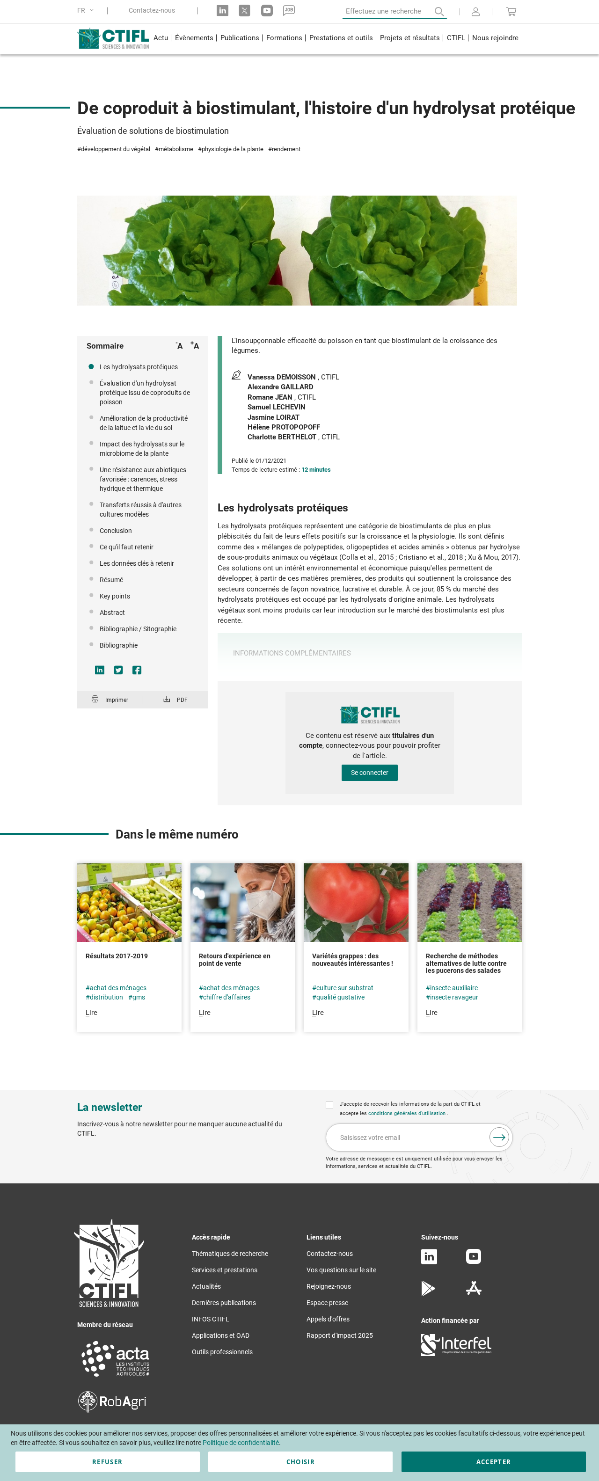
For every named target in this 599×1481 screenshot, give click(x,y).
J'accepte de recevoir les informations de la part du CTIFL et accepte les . (410, 1108)
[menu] (336, 39)
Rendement (286, 149)
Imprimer (116, 700)
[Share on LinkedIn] (99, 670)
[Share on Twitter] (118, 670)
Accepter (493, 1462)
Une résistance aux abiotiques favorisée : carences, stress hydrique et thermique (143, 479)
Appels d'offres (328, 1319)
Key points (115, 596)
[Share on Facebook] (137, 670)
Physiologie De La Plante (232, 149)
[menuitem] (160, 39)
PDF (182, 700)
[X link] (244, 10)
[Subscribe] (499, 1137)
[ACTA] (115, 1378)
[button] (87, 10)
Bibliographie (119, 645)
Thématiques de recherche (230, 1253)
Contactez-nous (152, 10)
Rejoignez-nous (329, 1286)
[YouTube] (473, 1261)
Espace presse (327, 1302)
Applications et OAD (220, 1335)
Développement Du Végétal (115, 149)
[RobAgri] (112, 1411)
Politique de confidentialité (241, 1442)
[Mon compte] (476, 12)
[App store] (474, 1294)
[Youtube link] (267, 10)
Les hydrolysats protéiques (139, 367)
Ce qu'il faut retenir (126, 547)
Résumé (111, 580)
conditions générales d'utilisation (407, 1113)
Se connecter (369, 772)
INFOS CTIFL (210, 1319)
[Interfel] (456, 1353)
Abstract (112, 612)
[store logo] (113, 38)
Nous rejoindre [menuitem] (495, 38)
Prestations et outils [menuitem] (341, 38)
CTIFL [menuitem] (456, 38)
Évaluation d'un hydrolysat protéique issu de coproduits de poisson (145, 392)
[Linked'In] (429, 1262)
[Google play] (429, 1294)
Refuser (107, 1462)
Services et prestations (224, 1270)
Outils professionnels (222, 1352)
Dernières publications (224, 1302)
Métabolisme (176, 149)
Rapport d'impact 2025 (340, 1335)
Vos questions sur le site (341, 1270)
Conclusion (116, 530)
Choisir (300, 1462)
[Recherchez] (433, 11)
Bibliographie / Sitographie (138, 629)
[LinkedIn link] (222, 10)
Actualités (206, 1286)
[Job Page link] (289, 10)
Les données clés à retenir (137, 563)
